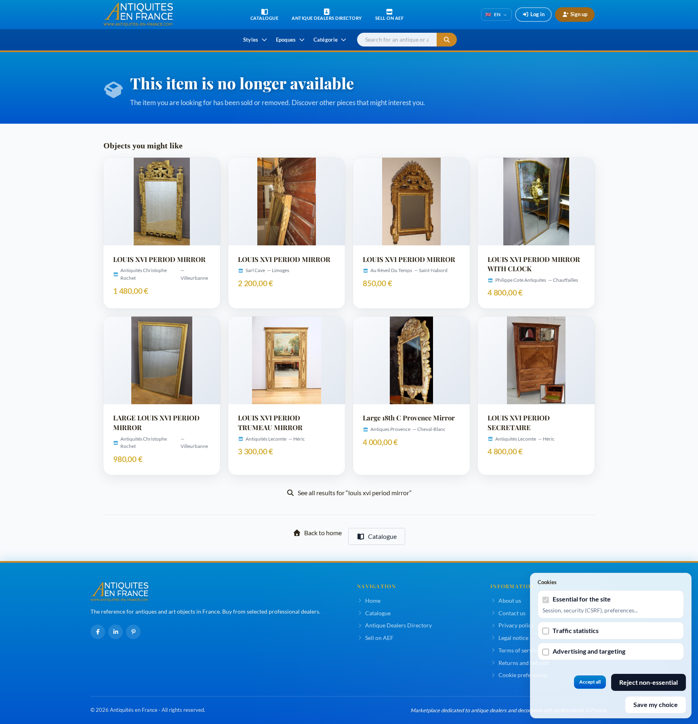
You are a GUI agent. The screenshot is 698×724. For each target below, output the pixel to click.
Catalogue (382, 536)
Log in (537, 14)
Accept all (590, 682)
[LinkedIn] (115, 632)
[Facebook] (97, 632)
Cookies (547, 582)
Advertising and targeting (589, 651)
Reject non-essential (648, 682)
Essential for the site (582, 599)
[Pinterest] (133, 632)
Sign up (578, 14)
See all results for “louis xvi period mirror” (355, 492)
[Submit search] (447, 40)
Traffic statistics (576, 630)
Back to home (323, 532)
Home (373, 600)
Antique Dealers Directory (398, 625)
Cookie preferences (522, 674)
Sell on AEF (379, 637)
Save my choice (655, 704)
